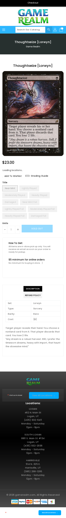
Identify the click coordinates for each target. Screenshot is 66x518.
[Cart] (61, 30)
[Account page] (55, 30)
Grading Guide (39, 175)
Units (5, 223)
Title (5, 182)
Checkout (33, 2)
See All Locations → (43, 395)
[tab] (32, 289)
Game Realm (33, 46)
